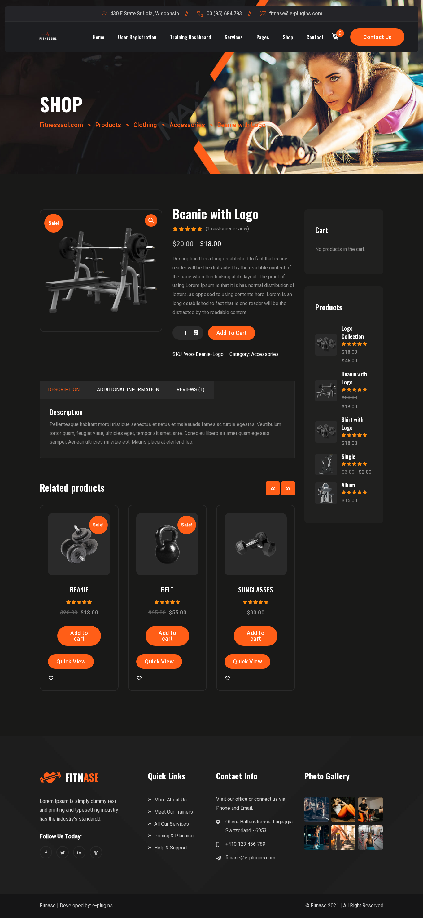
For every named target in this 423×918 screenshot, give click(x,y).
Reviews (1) (190, 389)
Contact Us (377, 37)
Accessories (265, 354)
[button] (88, 534)
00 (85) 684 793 (224, 13)
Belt (167, 589)
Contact (315, 37)
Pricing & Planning (174, 836)
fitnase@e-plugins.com (295, 13)
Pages (262, 37)
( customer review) (227, 229)
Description (64, 389)
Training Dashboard (190, 37)
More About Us (170, 800)
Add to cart (231, 333)
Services (234, 37)
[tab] (64, 390)
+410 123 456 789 (245, 844)
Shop (288, 37)
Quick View (70, 661)
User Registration (137, 37)
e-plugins (102, 905)
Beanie (79, 589)
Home (98, 37)
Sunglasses (255, 589)
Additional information (128, 389)
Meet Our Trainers (173, 812)
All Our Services (171, 824)
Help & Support (170, 848)
